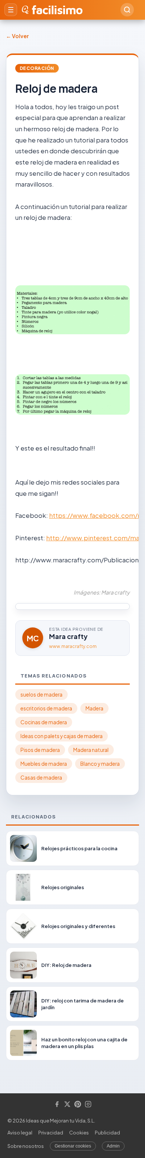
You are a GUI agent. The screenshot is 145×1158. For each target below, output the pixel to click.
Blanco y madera (100, 764)
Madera (94, 708)
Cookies (79, 1133)
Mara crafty (68, 636)
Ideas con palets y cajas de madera (61, 736)
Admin (113, 1146)
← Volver (17, 36)
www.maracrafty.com (73, 646)
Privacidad (50, 1133)
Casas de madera (41, 777)
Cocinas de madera (43, 722)
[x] (67, 1105)
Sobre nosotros (25, 1146)
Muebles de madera (43, 764)
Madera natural (91, 750)
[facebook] (57, 1105)
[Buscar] (127, 9)
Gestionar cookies (73, 1146)
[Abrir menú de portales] (10, 9)
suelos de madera (41, 694)
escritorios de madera (46, 708)
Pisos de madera (40, 750)
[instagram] (88, 1105)
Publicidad (107, 1133)
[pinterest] (77, 1105)
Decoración (37, 68)
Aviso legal (19, 1133)
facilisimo (57, 10)
